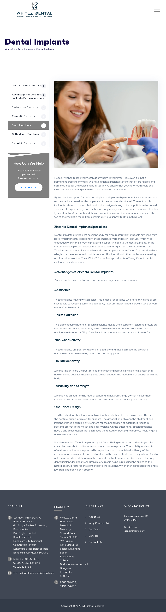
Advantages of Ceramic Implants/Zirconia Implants (28, 96)
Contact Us (28, 187)
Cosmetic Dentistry (23, 116)
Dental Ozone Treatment (27, 85)
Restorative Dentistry (25, 107)
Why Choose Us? (99, 523)
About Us (94, 516)
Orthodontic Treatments (27, 134)
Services (94, 535)
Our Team (94, 529)
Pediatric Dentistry (23, 143)
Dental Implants (21, 125)
